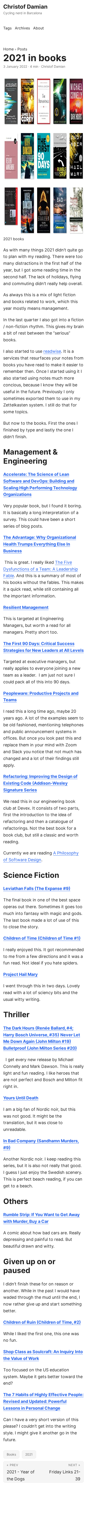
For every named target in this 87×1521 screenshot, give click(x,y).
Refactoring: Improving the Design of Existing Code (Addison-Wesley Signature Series (40, 783)
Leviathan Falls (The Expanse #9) (36, 888)
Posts (22, 49)
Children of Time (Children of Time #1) (42, 938)
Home (8, 49)
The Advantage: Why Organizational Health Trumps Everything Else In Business (39, 544)
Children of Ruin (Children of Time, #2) (42, 1322)
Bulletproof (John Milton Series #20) (40, 1048)
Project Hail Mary (20, 974)
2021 (29, 1454)
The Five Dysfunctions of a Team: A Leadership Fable (40, 569)
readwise (52, 351)
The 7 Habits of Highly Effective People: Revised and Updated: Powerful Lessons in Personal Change (43, 1401)
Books (11, 1454)
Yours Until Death (20, 1097)
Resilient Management (25, 607)
